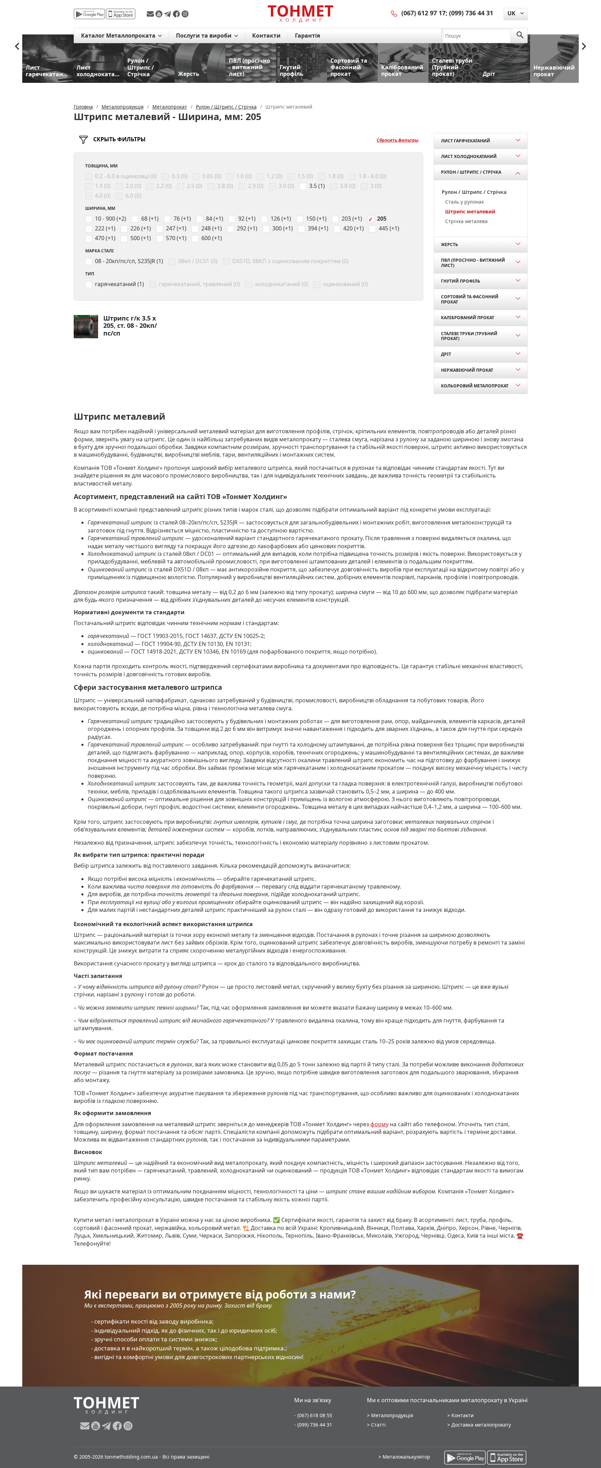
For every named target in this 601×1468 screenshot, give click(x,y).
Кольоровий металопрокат (474, 386)
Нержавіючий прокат (467, 370)
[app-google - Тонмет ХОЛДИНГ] (89, 14)
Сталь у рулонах (464, 201)
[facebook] (177, 13)
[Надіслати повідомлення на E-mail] (151, 13)
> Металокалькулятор (404, 1456)
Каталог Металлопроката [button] (119, 35)
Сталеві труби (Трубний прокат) (469, 336)
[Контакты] (394, 13)
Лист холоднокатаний (469, 156)
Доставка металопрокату (481, 1424)
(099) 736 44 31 (471, 13)
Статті (378, 1424)
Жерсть (449, 244)
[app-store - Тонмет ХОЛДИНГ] (120, 14)
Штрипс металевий (470, 211)
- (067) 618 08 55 (313, 1415)
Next (583, 46)
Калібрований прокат (467, 318)
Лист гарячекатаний (465, 141)
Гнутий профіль (460, 281)
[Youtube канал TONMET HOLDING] (159, 13)
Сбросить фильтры (397, 140)
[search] (520, 35)
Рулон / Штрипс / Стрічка (471, 172)
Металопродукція (392, 1415)
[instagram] (185, 13)
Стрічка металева (466, 221)
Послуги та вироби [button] (204, 35)
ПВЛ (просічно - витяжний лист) (473, 262)
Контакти (266, 35)
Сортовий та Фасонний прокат (469, 299)
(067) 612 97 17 (423, 13)
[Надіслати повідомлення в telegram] (168, 13)
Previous (17, 46)
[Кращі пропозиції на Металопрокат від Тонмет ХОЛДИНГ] (300, 13)
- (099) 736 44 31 (313, 1424)
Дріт (446, 354)
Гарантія (307, 35)
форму (379, 1124)
